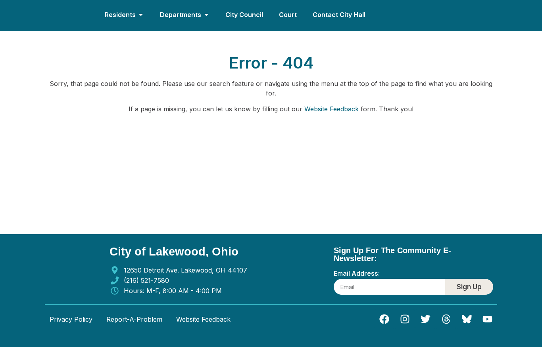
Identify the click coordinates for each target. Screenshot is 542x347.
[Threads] (446, 319)
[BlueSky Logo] (467, 319)
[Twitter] (425, 319)
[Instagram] (405, 319)
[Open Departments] (206, 14)
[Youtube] (487, 319)
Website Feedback (331, 109)
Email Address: (357, 273)
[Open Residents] (141, 14)
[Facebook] (384, 319)
